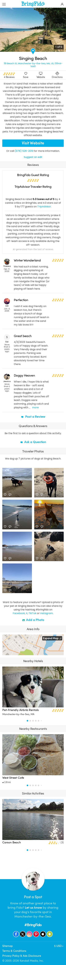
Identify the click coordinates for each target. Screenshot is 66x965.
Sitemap (7, 946)
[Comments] (10, 494)
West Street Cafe (13, 778)
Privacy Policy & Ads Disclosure (21, 955)
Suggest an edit (33, 157)
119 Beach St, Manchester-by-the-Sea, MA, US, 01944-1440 (33, 65)
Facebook (19, 613)
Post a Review (34, 417)
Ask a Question (35, 442)
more (35, 407)
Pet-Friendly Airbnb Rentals (20, 710)
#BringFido (33, 924)
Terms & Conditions (14, 951)
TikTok (32, 613)
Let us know (33, 908)
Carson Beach (11, 842)
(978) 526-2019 (24, 151)
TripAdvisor (44, 206)
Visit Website (33, 143)
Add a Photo (35, 620)
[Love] (5, 494)
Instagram (46, 613)
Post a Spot (33, 897)
